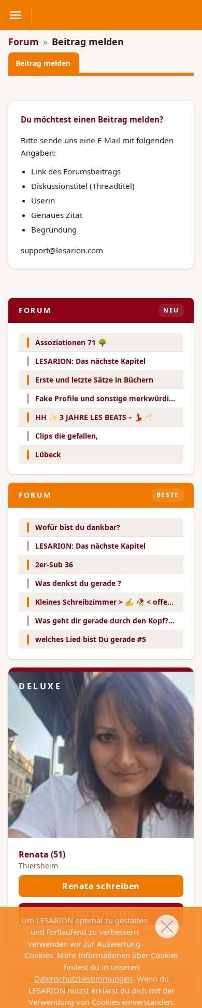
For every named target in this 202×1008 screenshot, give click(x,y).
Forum (23, 41)
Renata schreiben (101, 886)
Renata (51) (42, 854)
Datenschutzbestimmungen (83, 978)
